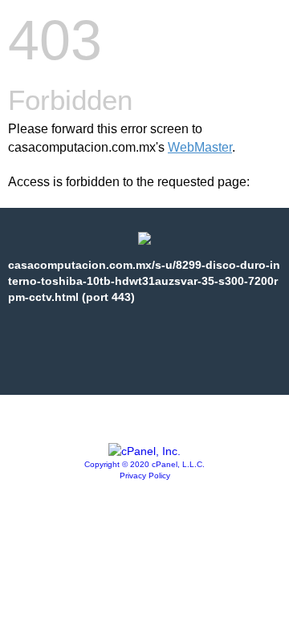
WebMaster (200, 147)
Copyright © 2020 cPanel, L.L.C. (144, 464)
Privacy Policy (145, 475)
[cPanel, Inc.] (144, 451)
